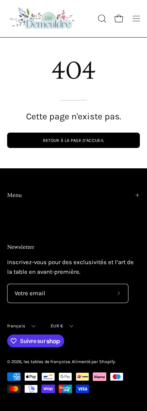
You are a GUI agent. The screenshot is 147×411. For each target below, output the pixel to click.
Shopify (107, 361)
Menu (14, 195)
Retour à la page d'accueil (73, 140)
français (16, 325)
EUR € (57, 325)
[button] (101, 19)
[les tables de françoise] (42, 18)
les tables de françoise (47, 361)
